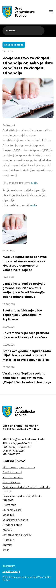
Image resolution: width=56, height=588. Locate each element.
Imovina (7, 544)
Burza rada (9, 504)
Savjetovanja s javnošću (17, 534)
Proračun (8, 539)
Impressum (8, 565)
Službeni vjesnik (12, 509)
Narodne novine (12, 477)
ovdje (33, 182)
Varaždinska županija (15, 519)
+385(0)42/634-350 (17, 443)
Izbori (5, 549)
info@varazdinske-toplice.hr (23, 439)
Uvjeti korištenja (11, 571)
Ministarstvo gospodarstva (18, 467)
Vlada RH (8, 514)
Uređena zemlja (12, 524)
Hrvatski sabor (11, 482)
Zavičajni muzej (12, 472)
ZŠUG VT (8, 529)
